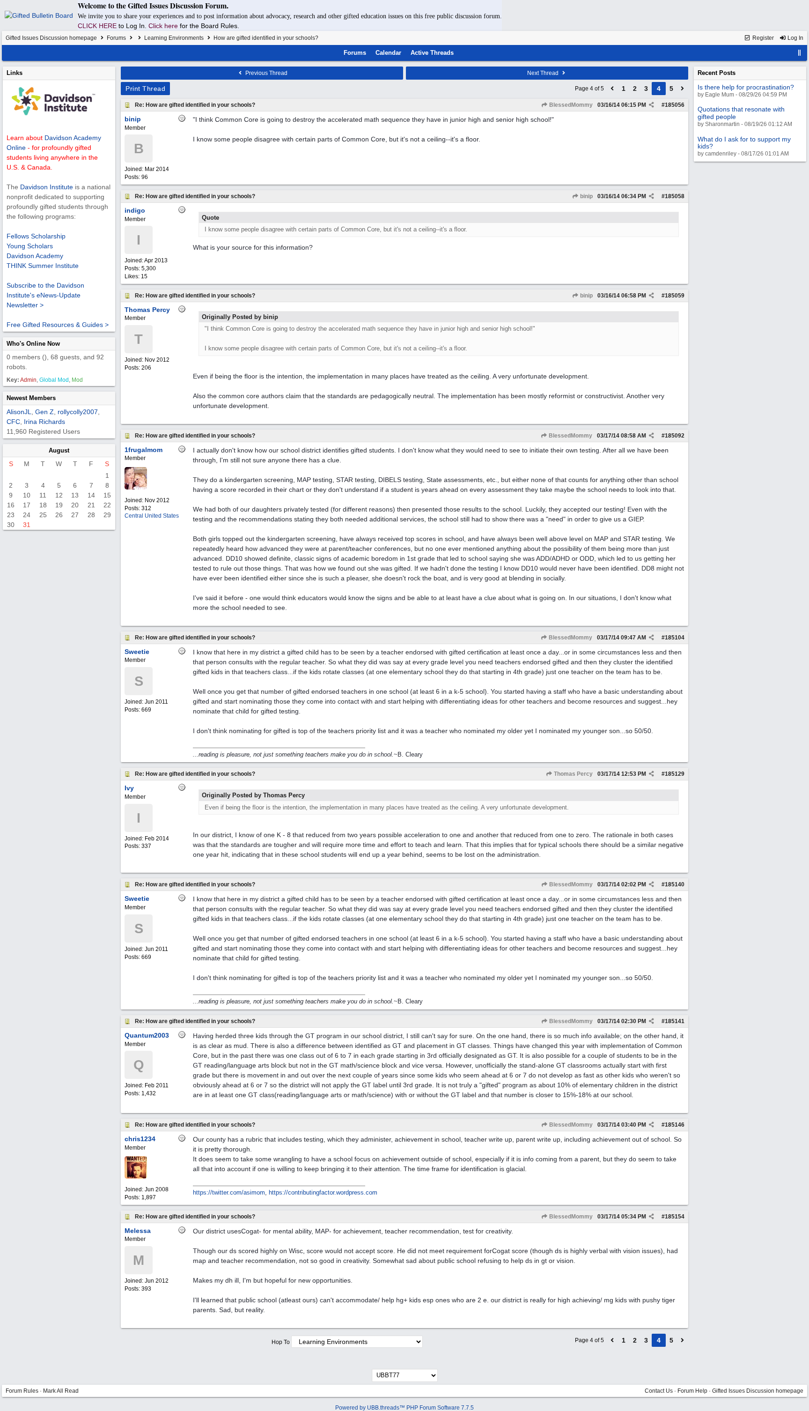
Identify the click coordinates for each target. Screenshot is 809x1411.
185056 (674, 105)
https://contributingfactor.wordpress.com (323, 1192)
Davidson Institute (46, 187)
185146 (674, 1124)
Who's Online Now (33, 343)
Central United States (152, 515)
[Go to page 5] (682, 88)
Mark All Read (61, 1391)
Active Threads (432, 52)
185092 (674, 435)
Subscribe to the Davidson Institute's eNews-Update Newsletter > (45, 295)
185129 (674, 774)
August (59, 450)
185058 (674, 196)
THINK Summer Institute (43, 265)
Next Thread (543, 73)
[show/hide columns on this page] (800, 53)
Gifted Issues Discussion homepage (51, 38)
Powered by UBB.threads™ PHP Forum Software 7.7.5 (404, 1407)
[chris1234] (136, 1176)
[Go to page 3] (612, 88)
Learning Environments (174, 38)
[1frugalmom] (136, 487)
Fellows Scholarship (36, 236)
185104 (674, 637)
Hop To (281, 1342)
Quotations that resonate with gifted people (741, 112)
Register (762, 38)
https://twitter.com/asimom (229, 1192)
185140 (674, 884)
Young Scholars (30, 246)
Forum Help (692, 1391)
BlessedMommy (570, 105)
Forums (116, 38)
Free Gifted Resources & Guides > (58, 324)
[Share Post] (651, 105)
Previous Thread (265, 73)
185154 (674, 1216)
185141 (674, 1021)
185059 (674, 295)
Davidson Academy (35, 256)
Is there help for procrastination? (746, 87)
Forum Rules (22, 1391)
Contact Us (659, 1391)
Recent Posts (716, 72)
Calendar (388, 52)
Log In (794, 38)
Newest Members (31, 397)
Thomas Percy (572, 774)
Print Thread (145, 88)
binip (586, 196)
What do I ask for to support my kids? (744, 142)
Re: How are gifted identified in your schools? (195, 105)
